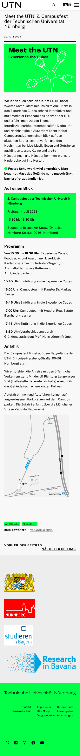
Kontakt (26, 707)
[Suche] (54, 5)
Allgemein (30, 524)
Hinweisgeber (64, 711)
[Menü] (76, 5)
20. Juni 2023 (12, 37)
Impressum (44, 707)
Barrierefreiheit (21, 711)
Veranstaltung (41, 530)
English (69, 5)
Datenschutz (65, 707)
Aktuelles (12, 524)
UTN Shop (43, 711)
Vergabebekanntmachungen (55, 715)
